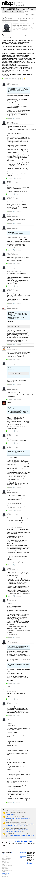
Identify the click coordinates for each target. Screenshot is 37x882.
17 (4, 494)
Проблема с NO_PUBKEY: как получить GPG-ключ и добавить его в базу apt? (20, 824)
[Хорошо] (22, 78)
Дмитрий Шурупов (30, 862)
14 (4, 405)
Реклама (19, 11)
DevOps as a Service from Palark (20, 841)
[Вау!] (24, 78)
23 (4, 705)
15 (4, 437)
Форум (12, 9)
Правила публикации (24, 853)
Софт (18, 9)
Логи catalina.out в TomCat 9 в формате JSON (20, 835)
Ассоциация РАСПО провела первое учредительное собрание (17, 830)
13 (4, 391)
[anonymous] (6, 31)
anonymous (16, 23)
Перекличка (9, 814)
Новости (6, 9)
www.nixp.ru (5, 873)
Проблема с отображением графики (17, 18)
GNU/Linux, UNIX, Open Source (10, 20)
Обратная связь (23, 856)
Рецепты (31, 9)
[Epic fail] (18, 78)
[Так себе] (20, 78)
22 (4, 689)
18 (4, 516)
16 (4, 449)
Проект (12, 11)
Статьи (23, 9)
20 (4, 602)
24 (4, 721)
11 (3, 351)
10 (4, 310)
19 (4, 571)
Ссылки (5, 11)
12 (4, 365)
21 (4, 644)
